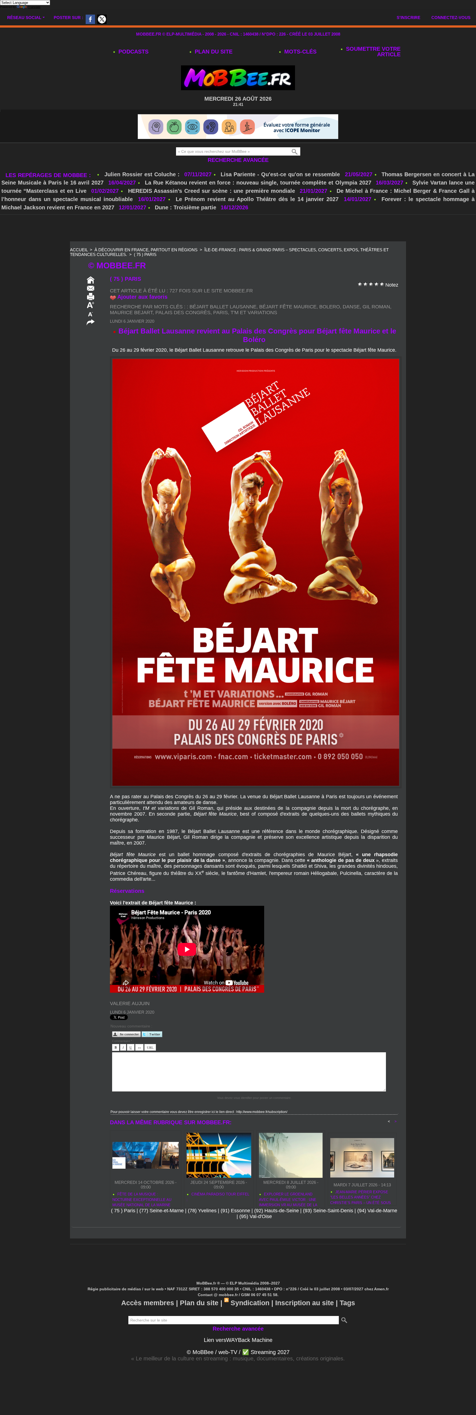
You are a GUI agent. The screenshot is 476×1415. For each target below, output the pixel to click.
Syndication (250, 1319)
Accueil (79, 266)
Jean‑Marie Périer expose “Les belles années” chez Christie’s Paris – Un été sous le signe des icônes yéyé (360, 1213)
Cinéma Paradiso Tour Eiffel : (217, 1213)
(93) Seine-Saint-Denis (328, 1227)
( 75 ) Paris (145, 271)
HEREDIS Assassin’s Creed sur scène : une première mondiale (211, 207)
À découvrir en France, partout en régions (146, 266)
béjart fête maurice (288, 323)
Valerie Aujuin (130, 1020)
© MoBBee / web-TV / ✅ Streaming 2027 (238, 1369)
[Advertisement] (238, 245)
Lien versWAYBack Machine (238, 1356)
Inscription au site (304, 1319)
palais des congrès (182, 329)
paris (220, 329)
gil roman (376, 323)
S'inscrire (408, 17)
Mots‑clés (300, 52)
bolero (329, 323)
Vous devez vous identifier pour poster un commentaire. (254, 1114)
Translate (34, 7)
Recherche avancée (238, 176)
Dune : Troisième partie (186, 224)
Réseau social (24, 17)
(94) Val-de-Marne (377, 1227)
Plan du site (212, 52)
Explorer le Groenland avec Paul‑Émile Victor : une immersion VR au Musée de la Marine (288, 1215)
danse (351, 323)
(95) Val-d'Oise (255, 1233)
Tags (347, 1319)
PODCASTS (132, 52)
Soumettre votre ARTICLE (372, 51)
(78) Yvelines (202, 1227)
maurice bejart (131, 329)
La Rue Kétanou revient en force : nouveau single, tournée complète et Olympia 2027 (258, 199)
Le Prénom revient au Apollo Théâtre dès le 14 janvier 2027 (257, 216)
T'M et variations (254, 329)
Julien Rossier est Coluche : (143, 191)
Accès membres (147, 1319)
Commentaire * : (123, 1057)
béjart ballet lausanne (223, 323)
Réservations (127, 907)
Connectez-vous (450, 17)
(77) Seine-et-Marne (161, 1227)
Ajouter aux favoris (142, 313)
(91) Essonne (235, 1227)
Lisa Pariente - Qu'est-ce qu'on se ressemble (281, 191)
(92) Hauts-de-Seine (276, 1227)
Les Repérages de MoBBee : (49, 192)
